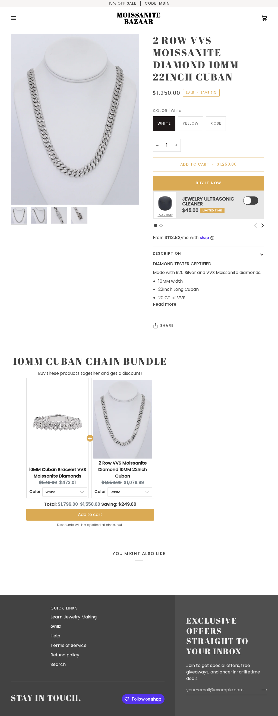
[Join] (260, 690)
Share (166, 325)
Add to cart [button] (90, 514)
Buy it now (208, 183)
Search (58, 664)
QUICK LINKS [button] (63, 608)
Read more (164, 304)
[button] (155, 225)
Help (55, 636)
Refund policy (64, 655)
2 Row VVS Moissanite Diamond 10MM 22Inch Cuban (122, 469)
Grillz (55, 626)
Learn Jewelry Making (73, 617)
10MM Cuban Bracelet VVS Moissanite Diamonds (57, 472)
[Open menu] (19, 18)
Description (167, 253)
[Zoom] (75, 119)
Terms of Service (68, 645)
